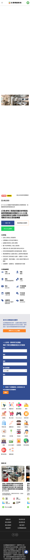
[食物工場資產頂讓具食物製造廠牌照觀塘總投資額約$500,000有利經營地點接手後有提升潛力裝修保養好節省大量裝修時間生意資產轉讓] (12, 474)
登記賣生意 (22, 522)
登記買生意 (22, 519)
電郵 (4, 361)
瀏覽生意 (8, 519)
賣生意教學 (8, 525)
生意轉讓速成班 (22, 528)
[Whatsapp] (26, 552)
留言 (4, 374)
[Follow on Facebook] (13, 534)
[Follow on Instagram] (16, 534)
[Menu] (2, 3)
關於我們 (21, 525)
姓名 (4, 348)
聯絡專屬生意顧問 (22, 223)
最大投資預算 (6, 367)
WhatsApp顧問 (8, 228)
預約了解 (7, 223)
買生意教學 (8, 522)
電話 (4, 354)
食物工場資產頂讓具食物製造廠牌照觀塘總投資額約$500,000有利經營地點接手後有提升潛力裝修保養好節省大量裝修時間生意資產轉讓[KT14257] (12, 487)
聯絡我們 (8, 528)
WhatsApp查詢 (8, 507)
